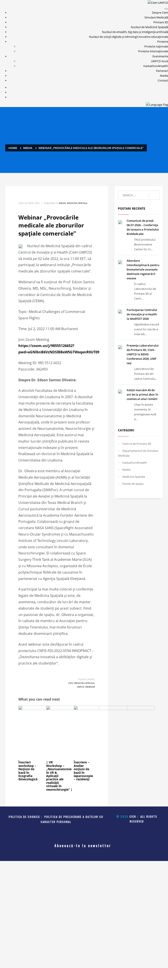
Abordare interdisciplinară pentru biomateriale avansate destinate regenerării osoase (143, 269)
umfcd (80, 686)
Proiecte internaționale (153, 51)
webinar (90, 686)
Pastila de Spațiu (133, 484)
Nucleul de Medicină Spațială (149, 27)
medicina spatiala (84, 683)
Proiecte (162, 42)
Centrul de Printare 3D (136, 444)
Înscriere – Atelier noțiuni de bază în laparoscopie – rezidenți (83, 770)
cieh (70, 683)
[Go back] (166, 8)
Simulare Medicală (156, 17)
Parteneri (162, 71)
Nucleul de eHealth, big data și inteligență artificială (135, 32)
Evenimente (160, 56)
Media (164, 76)
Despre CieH (160, 13)
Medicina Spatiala (77, 203)
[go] (154, 195)
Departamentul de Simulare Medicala (138, 453)
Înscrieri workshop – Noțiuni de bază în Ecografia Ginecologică (27, 770)
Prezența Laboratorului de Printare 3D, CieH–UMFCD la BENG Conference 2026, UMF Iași (143, 354)
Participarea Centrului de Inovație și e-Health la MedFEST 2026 (142, 314)
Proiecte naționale (156, 46)
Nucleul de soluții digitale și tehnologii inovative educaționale (128, 37)
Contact (163, 80)
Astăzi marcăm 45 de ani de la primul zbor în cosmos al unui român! (142, 394)
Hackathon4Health (155, 66)
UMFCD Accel (159, 61)
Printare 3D (160, 22)
